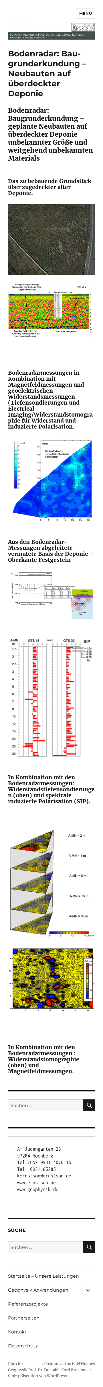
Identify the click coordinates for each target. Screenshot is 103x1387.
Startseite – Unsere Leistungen (43, 1276)
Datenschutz (23, 1346)
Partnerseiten (23, 1318)
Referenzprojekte (28, 1304)
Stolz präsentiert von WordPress (37, 1376)
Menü (85, 13)
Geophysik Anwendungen (38, 1290)
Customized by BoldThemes (69, 1364)
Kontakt (17, 1332)
